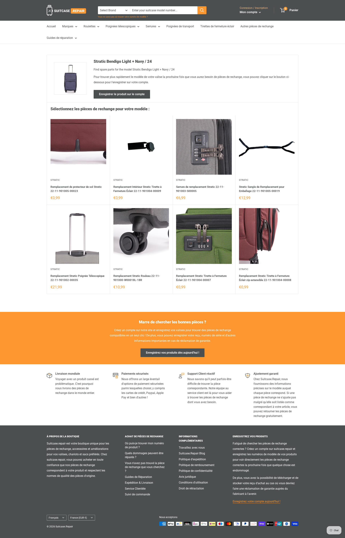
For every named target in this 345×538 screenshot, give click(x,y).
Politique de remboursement (196, 465)
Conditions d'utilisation (193, 482)
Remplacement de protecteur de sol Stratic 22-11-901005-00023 (76, 189)
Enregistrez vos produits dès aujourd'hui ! (172, 352)
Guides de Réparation (138, 477)
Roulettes (89, 26)
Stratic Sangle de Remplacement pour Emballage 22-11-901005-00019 (261, 189)
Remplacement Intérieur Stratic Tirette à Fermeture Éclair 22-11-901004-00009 (137, 189)
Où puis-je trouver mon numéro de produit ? (144, 445)
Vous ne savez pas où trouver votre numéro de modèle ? (123, 17)
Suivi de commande (137, 494)
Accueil (51, 26)
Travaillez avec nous (192, 447)
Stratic (55, 180)
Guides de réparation (60, 38)
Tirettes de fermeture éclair (217, 26)
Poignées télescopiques (120, 26)
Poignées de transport (180, 26)
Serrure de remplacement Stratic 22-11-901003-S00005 (200, 189)
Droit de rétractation (191, 488)
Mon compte (249, 12)
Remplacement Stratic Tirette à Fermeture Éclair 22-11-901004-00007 (201, 278)
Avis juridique (187, 476)
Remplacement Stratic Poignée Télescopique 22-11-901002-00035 (77, 278)
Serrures (151, 26)
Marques (67, 26)
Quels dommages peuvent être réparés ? (144, 455)
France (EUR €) (78, 517)
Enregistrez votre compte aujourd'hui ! (256, 501)
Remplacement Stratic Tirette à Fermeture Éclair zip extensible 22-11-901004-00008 (265, 278)
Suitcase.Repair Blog (192, 453)
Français (53, 517)
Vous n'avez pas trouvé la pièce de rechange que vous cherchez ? (145, 467)
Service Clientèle (135, 488)
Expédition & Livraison (139, 482)
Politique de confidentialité (195, 471)
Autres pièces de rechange (256, 26)
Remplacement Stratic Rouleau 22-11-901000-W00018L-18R (136, 278)
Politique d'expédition (192, 459)
